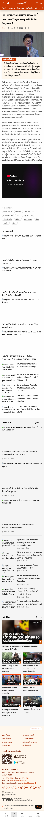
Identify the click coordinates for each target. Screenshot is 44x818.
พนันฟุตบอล (27, 219)
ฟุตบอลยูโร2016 (7, 215)
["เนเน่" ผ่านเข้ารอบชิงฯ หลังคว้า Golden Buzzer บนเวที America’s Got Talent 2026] (22, 342)
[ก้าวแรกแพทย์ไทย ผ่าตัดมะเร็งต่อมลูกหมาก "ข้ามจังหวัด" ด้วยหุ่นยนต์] (9, 605)
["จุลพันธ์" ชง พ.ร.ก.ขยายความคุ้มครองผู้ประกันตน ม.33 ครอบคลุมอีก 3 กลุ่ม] (9, 543)
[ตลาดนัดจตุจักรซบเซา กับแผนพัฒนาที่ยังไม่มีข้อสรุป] (9, 569)
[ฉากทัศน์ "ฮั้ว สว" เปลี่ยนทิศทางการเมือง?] (32, 679)
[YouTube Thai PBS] (26, 787)
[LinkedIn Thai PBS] (39, 787)
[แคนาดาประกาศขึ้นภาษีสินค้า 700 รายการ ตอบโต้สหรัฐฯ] (9, 367)
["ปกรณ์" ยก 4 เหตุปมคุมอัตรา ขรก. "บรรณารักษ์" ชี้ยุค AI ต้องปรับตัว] (9, 410)
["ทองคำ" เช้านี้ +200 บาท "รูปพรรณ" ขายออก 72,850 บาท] (22, 246)
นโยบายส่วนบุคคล (7, 742)
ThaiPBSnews (6, 211)
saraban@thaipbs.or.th (28, 783)
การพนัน (5, 223)
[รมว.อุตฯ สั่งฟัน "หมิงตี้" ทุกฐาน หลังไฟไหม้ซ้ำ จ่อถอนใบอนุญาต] (22, 474)
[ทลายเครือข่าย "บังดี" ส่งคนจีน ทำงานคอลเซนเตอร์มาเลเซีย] (32, 658)
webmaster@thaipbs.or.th (18, 780)
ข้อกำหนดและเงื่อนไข (28, 735)
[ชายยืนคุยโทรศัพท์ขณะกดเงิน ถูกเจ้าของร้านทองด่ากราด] (11, 701)
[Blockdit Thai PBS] (35, 787)
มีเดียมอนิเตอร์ (7, 219)
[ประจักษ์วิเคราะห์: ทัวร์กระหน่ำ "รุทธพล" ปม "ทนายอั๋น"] (11, 679)
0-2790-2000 (9, 778)
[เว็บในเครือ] (2, 3)
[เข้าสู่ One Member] (41, 3)
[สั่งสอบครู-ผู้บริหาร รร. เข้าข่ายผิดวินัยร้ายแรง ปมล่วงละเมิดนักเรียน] (22, 632)
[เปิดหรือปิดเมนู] (37, 3)
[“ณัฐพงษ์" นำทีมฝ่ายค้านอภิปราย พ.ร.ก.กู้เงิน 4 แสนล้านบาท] (22, 310)
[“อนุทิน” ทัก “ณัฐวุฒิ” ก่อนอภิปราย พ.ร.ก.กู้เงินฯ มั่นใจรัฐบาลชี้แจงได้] (22, 278)
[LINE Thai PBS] (21, 787)
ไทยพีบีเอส (18, 211)
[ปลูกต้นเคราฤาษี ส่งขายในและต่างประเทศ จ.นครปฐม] (11, 658)
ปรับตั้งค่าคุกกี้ (27, 746)
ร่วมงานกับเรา (6, 746)
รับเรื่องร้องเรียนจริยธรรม (30, 742)
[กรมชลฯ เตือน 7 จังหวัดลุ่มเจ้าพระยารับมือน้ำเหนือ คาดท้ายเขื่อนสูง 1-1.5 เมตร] (9, 592)
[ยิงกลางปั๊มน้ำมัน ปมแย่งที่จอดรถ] (32, 701)
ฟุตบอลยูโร (28, 211)
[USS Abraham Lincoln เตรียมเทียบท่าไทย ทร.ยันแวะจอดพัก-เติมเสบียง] (9, 399)
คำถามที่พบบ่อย (6, 739)
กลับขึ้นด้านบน (35, 729)
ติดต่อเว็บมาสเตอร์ (28, 739)
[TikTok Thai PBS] (30, 787)
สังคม (3, 28)
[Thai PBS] (22, 3)
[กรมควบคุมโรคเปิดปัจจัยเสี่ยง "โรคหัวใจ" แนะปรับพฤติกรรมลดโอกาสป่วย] (9, 579)
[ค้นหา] (8, 3)
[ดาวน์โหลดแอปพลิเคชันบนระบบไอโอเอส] (20, 756)
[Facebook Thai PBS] (3, 787)
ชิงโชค (13, 223)
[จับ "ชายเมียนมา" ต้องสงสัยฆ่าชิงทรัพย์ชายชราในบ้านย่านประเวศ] (9, 388)
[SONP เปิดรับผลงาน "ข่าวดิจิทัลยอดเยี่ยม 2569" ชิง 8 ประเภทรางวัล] (22, 510)
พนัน (36, 219)
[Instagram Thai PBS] (12, 787)
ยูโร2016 (18, 215)
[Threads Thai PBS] (17, 787)
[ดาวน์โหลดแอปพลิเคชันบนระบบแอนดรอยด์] (20, 762)
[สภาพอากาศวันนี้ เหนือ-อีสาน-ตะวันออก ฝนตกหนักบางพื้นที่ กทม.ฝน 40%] (9, 378)
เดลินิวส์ (17, 219)
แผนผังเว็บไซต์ (6, 735)
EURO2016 (28, 215)
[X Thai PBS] (8, 787)
